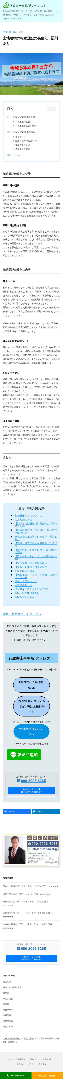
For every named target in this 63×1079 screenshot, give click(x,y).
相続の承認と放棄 (25, 571)
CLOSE (52, 109)
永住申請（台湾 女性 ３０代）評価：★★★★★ (26, 894)
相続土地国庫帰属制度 (27, 593)
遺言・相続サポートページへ (22, 614)
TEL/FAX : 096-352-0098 (32, 685)
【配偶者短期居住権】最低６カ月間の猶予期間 (36, 525)
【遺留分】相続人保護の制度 (31, 567)
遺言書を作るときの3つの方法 (31, 589)
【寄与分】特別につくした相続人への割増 (36, 558)
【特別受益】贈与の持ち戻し (31, 563)
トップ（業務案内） (12, 1038)
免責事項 (42, 1064)
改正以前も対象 (22, 149)
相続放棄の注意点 (25, 597)
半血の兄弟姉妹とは (26, 581)
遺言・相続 (18, 32)
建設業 (6, 1004)
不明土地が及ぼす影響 (25, 126)
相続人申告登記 (22, 145)
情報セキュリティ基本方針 (40, 1059)
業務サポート (9, 1010)
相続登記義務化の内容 (24, 132)
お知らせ (7, 982)
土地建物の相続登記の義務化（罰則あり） (36, 538)
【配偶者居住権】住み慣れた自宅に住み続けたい (36, 531)
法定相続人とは (23, 519)
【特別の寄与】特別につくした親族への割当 (36, 551)
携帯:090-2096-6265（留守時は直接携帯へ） (31, 706)
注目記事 (7, 32)
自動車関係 (8, 1021)
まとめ (16, 155)
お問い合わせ (48, 1075)
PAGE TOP (58, 1044)
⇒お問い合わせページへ (31, 731)
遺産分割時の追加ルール (26, 141)
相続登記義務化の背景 (24, 117)
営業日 (6, 993)
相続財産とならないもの (28, 515)
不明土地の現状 (22, 122)
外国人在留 (8, 999)
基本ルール (20, 137)
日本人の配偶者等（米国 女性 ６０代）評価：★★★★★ (30, 886)
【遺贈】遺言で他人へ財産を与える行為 (36, 544)
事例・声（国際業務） (13, 987)
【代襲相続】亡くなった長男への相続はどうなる (36, 576)
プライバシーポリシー (26, 1064)
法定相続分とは (23, 585)
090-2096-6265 (16, 1075)
